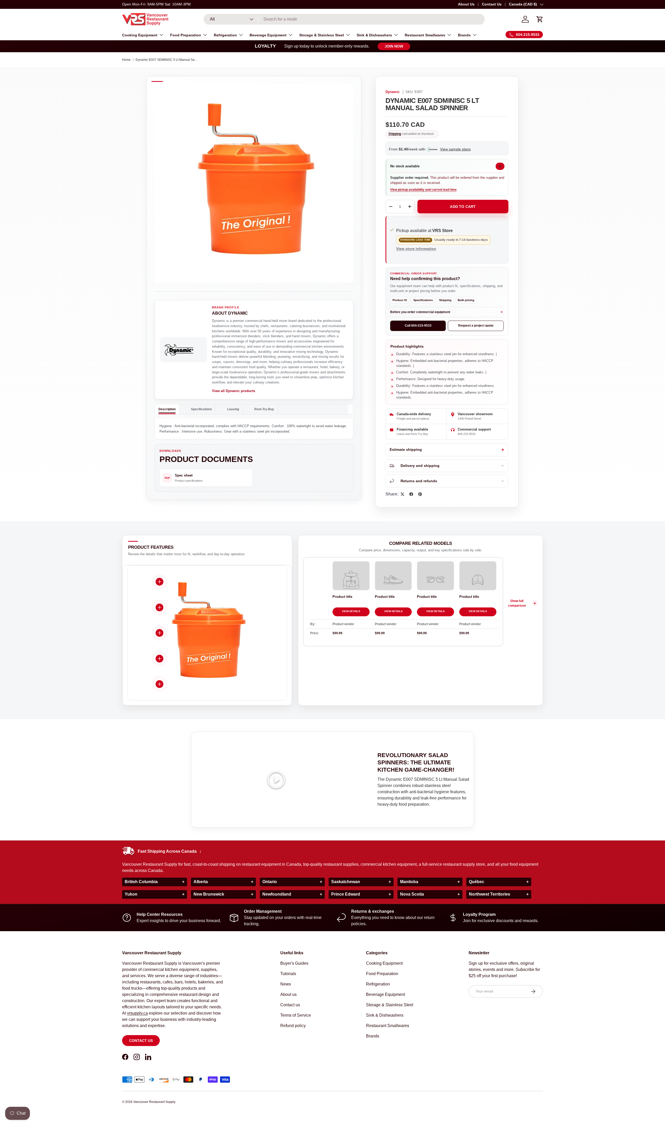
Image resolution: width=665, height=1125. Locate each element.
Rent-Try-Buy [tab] (264, 409)
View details (351, 611)
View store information (416, 249)
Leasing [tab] (233, 409)
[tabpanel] (254, 429)
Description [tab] (167, 409)
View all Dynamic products (233, 391)
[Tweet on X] (402, 494)
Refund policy (293, 1025)
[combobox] (344, 19)
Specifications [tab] (201, 409)
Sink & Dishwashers (374, 35)
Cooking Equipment (139, 35)
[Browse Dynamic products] (183, 349)
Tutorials (288, 973)
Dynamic (392, 92)
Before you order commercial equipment (420, 312)
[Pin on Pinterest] (420, 494)
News (285, 984)
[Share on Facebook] (411, 494)
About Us (466, 4)
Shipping (394, 133)
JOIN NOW (394, 46)
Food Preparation (185, 35)
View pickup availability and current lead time (423, 189)
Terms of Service (295, 1015)
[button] (540, 19)
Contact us (141, 1040)
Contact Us (492, 4)
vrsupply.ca (137, 1013)
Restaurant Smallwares (425, 35)
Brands (464, 35)
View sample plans (455, 149)
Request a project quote (476, 325)
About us (288, 994)
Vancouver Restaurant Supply (154, 1102)
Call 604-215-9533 (418, 325)
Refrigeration (225, 35)
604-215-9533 (466, 433)
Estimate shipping (406, 450)
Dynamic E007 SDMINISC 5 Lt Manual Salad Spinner (167, 59)
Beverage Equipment (268, 35)
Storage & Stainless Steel (321, 35)
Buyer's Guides (294, 963)
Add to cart (463, 206)
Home (126, 59)
